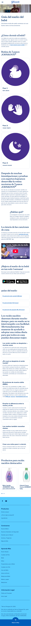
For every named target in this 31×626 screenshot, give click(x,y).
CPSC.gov (7, 396)
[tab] (4, 493)
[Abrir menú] (4, 2)
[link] (8, 281)
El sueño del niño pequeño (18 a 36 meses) (14, 309)
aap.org (13, 396)
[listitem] (8, 281)
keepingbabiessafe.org (22, 396)
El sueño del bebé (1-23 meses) (10, 302)
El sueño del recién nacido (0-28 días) (12, 296)
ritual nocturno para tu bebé (17, 44)
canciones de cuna (23, 234)
